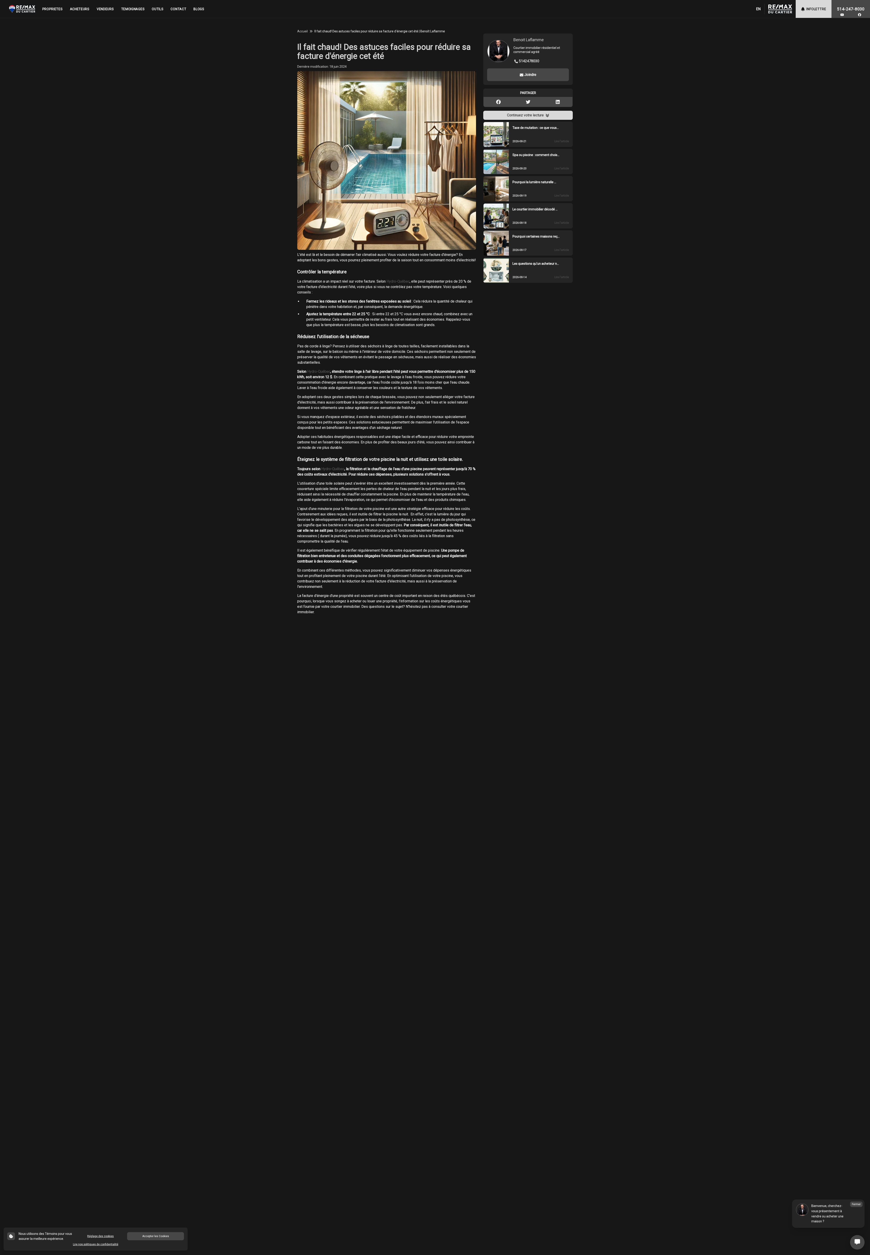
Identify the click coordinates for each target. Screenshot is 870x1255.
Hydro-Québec (398, 281)
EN (758, 9)
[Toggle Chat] (857, 1242)
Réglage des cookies (100, 1236)
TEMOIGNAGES (133, 9)
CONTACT (178, 9)
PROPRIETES (52, 9)
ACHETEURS (79, 9)
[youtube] (842, 14)
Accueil (302, 31)
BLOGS (198, 9)
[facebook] (859, 14)
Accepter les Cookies (155, 1236)
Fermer (856, 1204)
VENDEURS (105, 9)
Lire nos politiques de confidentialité (95, 1244)
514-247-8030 (851, 9)
